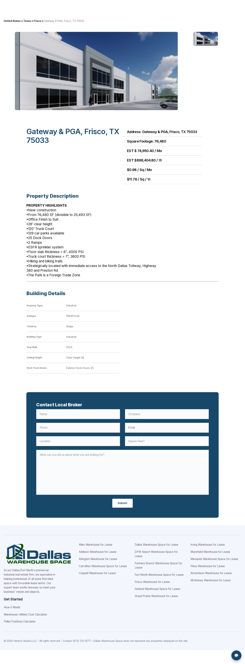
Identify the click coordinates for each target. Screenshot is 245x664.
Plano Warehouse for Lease (207, 566)
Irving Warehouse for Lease (207, 544)
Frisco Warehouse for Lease (152, 582)
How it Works (12, 607)
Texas (27, 21)
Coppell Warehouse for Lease (97, 573)
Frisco (37, 21)
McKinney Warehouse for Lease (210, 580)
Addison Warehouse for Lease (97, 552)
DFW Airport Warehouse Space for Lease (156, 554)
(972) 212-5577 (82, 640)
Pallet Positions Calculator (20, 621)
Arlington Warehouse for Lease (98, 559)
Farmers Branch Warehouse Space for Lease (158, 565)
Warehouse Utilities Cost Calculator (25, 614)
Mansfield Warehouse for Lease (210, 552)
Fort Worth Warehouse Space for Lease (159, 574)
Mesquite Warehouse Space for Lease (214, 559)
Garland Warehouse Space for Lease (157, 589)
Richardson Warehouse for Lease (211, 573)
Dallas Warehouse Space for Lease (156, 544)
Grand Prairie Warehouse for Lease (156, 596)
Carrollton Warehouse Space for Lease (103, 566)
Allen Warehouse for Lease (95, 544)
